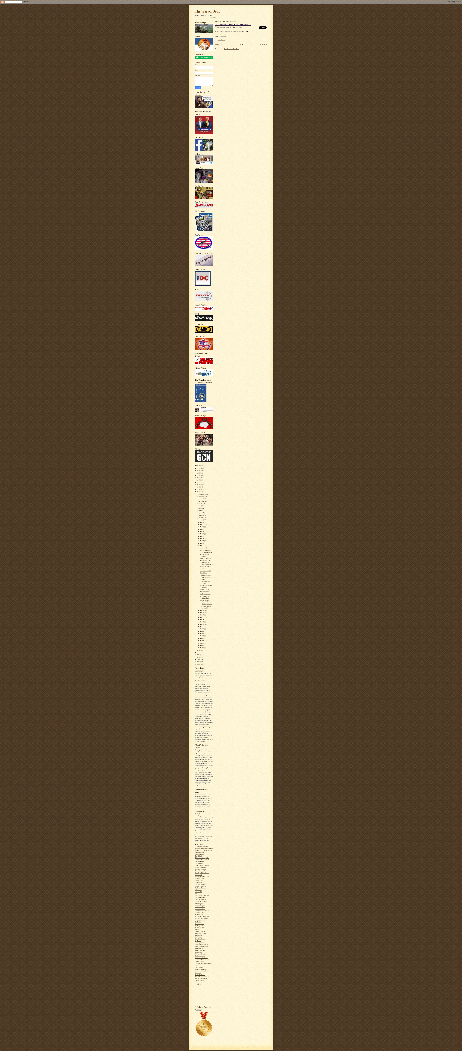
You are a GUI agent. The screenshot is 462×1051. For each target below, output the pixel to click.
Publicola (197, 929)
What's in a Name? (205, 591)
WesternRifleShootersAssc (202, 976)
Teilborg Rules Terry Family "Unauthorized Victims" (205, 580)
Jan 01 (202, 648)
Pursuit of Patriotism (200, 931)
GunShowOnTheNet (200, 886)
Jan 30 (202, 524)
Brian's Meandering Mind (202, 858)
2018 (198, 478)
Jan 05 (202, 638)
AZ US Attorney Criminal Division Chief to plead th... (206, 602)
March (200, 515)
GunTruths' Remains (200, 888)
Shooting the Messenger (201, 944)
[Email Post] (246, 31)
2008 (198, 657)
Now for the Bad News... (204, 555)
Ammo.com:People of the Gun (203, 850)
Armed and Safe (199, 852)
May (200, 510)
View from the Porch (201, 969)
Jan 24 (202, 538)
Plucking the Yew (200, 926)
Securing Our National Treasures (206, 586)
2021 (198, 470)
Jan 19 (202, 610)
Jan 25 (202, 536)
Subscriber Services (205, 548)
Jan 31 (202, 522)
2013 (198, 489)
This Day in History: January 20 (205, 607)
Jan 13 (202, 619)
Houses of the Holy (205, 589)
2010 (198, 652)
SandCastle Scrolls (200, 939)
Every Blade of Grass (201, 871)
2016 (198, 482)
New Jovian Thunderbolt (202, 916)
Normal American (200, 920)
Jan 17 (202, 615)
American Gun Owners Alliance (204, 848)
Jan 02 (202, 645)
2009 (198, 655)
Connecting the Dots (205, 571)
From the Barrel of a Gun (202, 876)
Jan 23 (202, 541)
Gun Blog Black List (200, 884)
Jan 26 (202, 534)
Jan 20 (202, 545)
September (202, 501)
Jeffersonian (198, 890)
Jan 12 (202, 622)
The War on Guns (207, 11)
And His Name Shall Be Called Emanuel (206, 551)
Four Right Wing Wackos (202, 873)
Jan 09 (202, 629)
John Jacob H (198, 892)
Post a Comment (221, 40)
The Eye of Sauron (205, 594)
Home (241, 44)
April (200, 513)
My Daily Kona (199, 912)
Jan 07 (202, 634)
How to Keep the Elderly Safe (204, 597)
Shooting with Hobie (200, 943)
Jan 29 (202, 527)
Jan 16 (202, 617)
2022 (198, 468)
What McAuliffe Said (201, 978)
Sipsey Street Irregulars (201, 946)
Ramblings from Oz (200, 933)
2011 (198, 650)
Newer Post (219, 44)
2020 (198, 473)
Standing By (198, 952)
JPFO (196, 893)
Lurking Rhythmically (201, 901)
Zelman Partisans (199, 980)
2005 (198, 664)
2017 (198, 480)
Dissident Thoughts (200, 869)
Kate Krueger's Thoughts (202, 895)
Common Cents (199, 863)
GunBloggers (198, 882)
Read (241, 27)
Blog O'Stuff (198, 856)
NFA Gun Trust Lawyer (201, 918)
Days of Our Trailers (200, 867)
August (201, 503)
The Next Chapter (200, 956)
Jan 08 (202, 631)
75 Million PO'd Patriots (201, 846)
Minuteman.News (200, 909)
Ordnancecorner (199, 924)
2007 (198, 659)
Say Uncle (198, 941)
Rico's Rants (198, 937)
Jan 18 (202, 612)
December (202, 494)
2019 (198, 475)
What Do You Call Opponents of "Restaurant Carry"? (206, 562)
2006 (198, 662)
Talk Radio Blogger (200, 954)
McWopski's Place (200, 907)
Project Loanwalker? (205, 575)
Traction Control (199, 961)
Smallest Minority (200, 950)
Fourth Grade (198, 875)
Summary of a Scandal (206, 558)
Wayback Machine (200, 975)
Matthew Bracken (200, 905)
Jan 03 (202, 643)
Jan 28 (202, 529)
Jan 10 (202, 627)
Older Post (263, 44)
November (202, 496)
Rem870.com (198, 935)
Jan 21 (202, 543)
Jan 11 (202, 624)
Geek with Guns (199, 878)
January (201, 520)
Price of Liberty (199, 927)
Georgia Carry (199, 880)
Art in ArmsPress (199, 854)
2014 (198, 487)
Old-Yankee (198, 922)
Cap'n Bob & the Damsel (202, 859)
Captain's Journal (199, 861)
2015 (198, 485)
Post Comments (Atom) (231, 49)
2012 (198, 492)
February (201, 517)
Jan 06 (202, 636)
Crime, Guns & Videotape (202, 865)
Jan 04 (202, 640)
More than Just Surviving (202, 910)
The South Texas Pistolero (202, 959)
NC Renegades (199, 914)
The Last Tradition (200, 897)
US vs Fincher (199, 967)
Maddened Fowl (199, 903)
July (200, 506)
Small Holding (199, 948)
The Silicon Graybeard (201, 958)
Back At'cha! (203, 573)
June (200, 508)
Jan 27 (202, 531)
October (201, 499)
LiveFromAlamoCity (200, 899)
